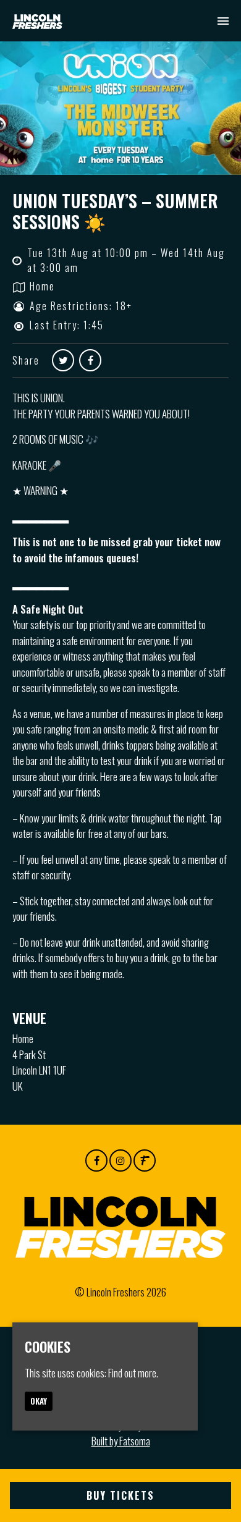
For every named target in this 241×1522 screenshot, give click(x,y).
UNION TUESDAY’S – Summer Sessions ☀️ (115, 211)
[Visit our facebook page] (90, 359)
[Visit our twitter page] (63, 359)
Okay (38, 1401)
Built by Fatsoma (120, 1440)
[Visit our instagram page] (120, 1159)
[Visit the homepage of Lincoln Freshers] (37, 20)
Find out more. (133, 1372)
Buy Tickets (120, 1495)
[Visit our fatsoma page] (144, 1159)
